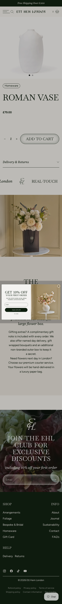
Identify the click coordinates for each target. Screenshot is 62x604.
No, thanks (16, 313)
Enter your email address (10, 301)
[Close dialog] (58, 286)
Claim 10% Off (16, 310)
